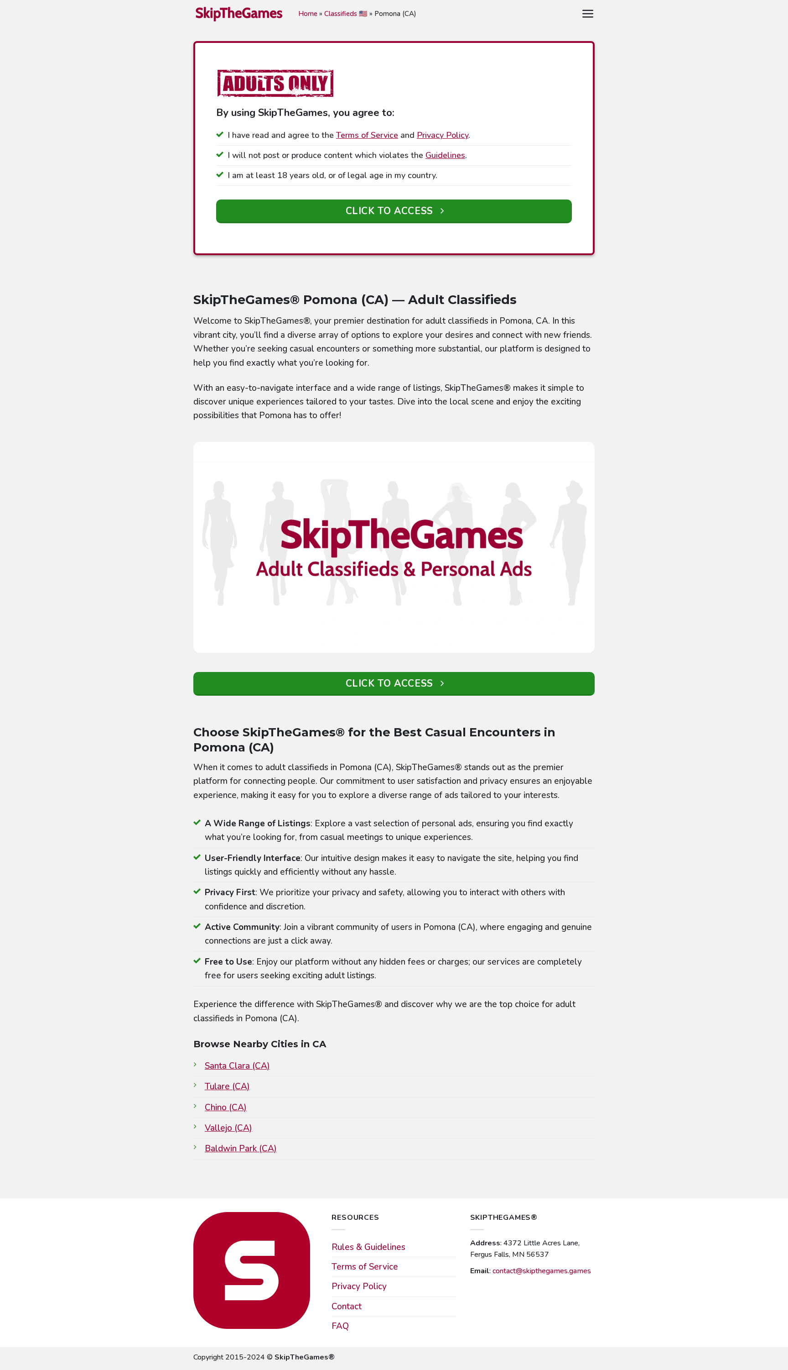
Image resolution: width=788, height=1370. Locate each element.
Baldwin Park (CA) (241, 1149)
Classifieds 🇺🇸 (346, 13)
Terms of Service (367, 135)
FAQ (340, 1326)
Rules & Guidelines (368, 1247)
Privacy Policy (442, 135)
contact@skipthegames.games (542, 1271)
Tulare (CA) (227, 1086)
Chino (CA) (226, 1107)
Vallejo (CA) (228, 1128)
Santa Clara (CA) (237, 1066)
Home (307, 13)
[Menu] (588, 13)
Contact (347, 1306)
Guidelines (445, 155)
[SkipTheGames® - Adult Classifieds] (239, 13)
